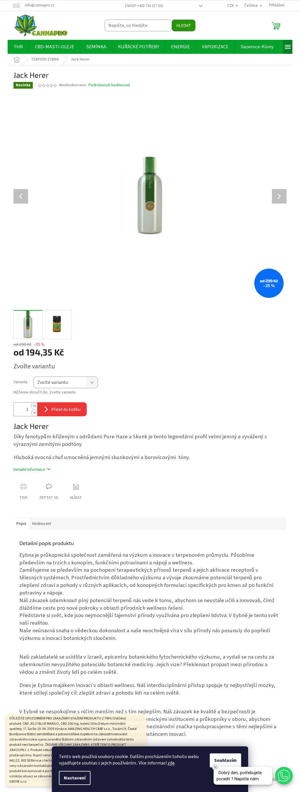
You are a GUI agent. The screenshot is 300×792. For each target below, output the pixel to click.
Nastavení (75, 778)
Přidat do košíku (66, 409)
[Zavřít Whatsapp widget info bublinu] (215, 767)
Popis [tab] (21, 524)
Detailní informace (29, 470)
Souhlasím (225, 760)
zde (171, 763)
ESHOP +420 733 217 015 (144, 5)
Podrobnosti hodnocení (109, 85)
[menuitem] (18, 47)
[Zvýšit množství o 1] (34, 406)
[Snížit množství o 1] (34, 412)
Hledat (183, 25)
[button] (284, 775)
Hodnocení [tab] (41, 524)
